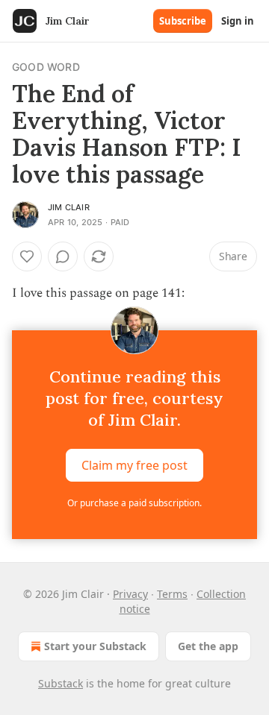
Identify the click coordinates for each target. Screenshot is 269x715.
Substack (60, 683)
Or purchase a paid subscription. (134, 503)
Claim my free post (134, 465)
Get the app (208, 646)
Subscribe (182, 21)
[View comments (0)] (63, 256)
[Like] (27, 256)
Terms (172, 594)
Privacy (130, 594)
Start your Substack (95, 646)
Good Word (46, 66)
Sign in (237, 21)
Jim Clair (69, 207)
